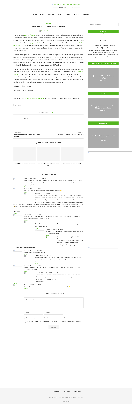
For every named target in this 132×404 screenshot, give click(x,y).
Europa (67, 14)
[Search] (98, 14)
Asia (59, 14)
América (51, 14)
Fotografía (18, 105)
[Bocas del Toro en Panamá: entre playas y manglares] (24, 154)
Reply (25, 187)
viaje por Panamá (29, 35)
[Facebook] (93, 14)
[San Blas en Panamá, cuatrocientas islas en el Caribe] (48, 154)
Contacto (87, 14)
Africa (41, 14)
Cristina (27, 118)
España (76, 14)
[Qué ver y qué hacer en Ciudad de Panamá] (72, 154)
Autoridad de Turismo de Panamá (33, 98)
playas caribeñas (36, 43)
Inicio (35, 14)
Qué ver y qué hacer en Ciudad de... (72, 163)
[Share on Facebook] (54, 112)
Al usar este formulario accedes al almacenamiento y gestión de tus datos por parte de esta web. (54, 322)
